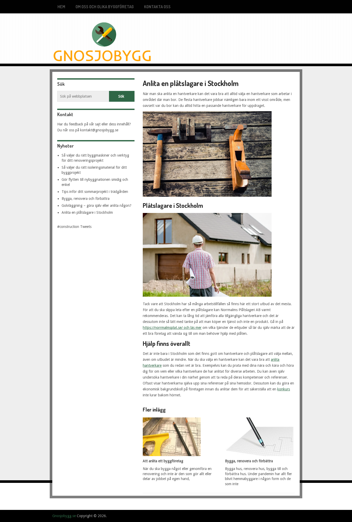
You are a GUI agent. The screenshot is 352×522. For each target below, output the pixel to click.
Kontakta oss (157, 6)
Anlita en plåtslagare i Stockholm (87, 212)
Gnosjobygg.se (64, 516)
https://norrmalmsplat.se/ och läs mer (172, 328)
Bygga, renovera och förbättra (86, 198)
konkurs (283, 389)
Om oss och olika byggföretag (105, 6)
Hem (61, 6)
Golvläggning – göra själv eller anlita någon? (96, 205)
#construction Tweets (74, 227)
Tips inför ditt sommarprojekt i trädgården (95, 192)
